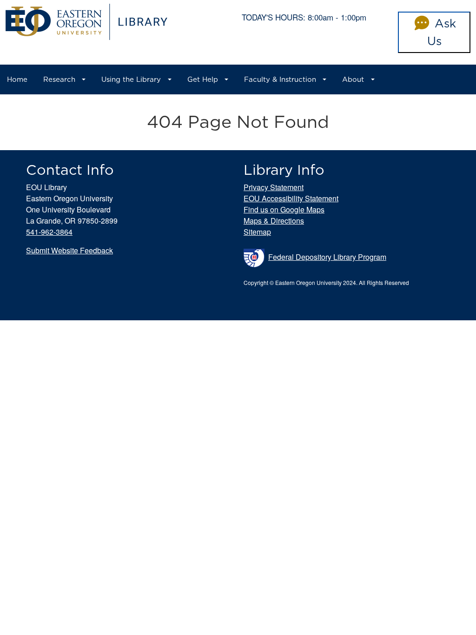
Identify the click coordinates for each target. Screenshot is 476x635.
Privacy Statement (274, 187)
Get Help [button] (202, 79)
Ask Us (441, 32)
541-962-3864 (49, 231)
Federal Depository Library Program (327, 256)
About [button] (353, 79)
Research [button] (59, 79)
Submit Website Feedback (69, 250)
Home (17, 79)
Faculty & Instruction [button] (280, 79)
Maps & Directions (274, 220)
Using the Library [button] (131, 79)
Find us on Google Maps (284, 209)
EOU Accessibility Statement (291, 198)
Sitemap (257, 231)
